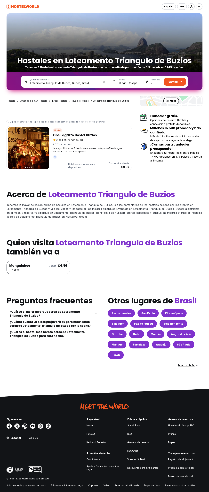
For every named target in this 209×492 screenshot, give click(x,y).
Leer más (101, 122)
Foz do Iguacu (143, 323)
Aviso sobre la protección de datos (26, 485)
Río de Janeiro (121, 313)
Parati (116, 355)
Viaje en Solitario (136, 459)
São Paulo (183, 344)
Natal (136, 334)
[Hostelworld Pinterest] (40, 426)
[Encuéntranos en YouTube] (32, 426)
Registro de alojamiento (181, 459)
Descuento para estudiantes (143, 467)
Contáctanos (93, 459)
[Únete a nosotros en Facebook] (9, 426)
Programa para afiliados (181, 467)
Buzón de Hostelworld (180, 476)
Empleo (172, 442)
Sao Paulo (148, 313)
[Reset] (104, 82)
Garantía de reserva (138, 442)
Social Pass (133, 425)
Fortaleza (139, 344)
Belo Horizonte (173, 323)
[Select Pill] (191, 6)
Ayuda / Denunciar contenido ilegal (103, 468)
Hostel (57, 130)
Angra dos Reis (181, 334)
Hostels (91, 425)
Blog (129, 433)
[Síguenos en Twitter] (17, 426)
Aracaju (161, 344)
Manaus (117, 344)
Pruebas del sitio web (127, 485)
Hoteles (91, 433)
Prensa (172, 433)
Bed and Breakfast (97, 442)
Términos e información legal (67, 485)
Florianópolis (174, 313)
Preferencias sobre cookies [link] (180, 485)
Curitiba (117, 334)
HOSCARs (132, 450)
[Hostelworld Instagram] (24, 426)
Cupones (93, 485)
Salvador (118, 323)
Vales (107, 485)
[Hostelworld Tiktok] (48, 426)
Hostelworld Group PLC (181, 425)
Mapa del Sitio (152, 485)
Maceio (156, 334)
